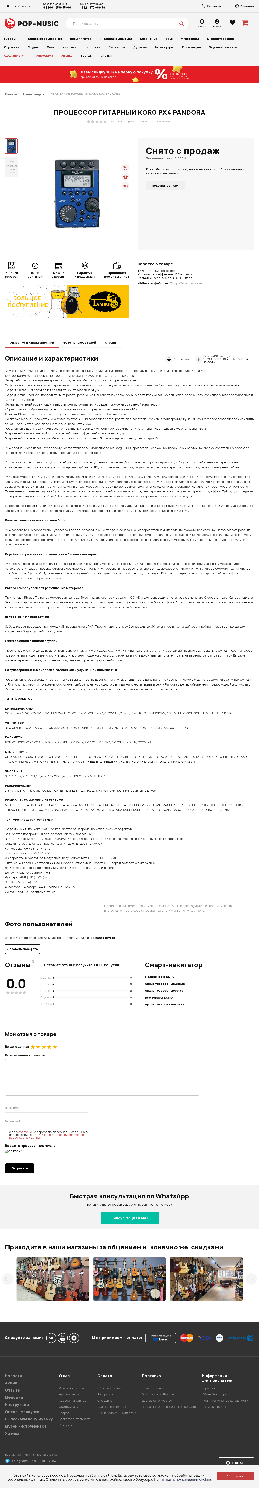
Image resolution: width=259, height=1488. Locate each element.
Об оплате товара (110, 1388)
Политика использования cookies (183, 1479)
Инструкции (17, 1404)
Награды (65, 1413)
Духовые (140, 47)
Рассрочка (105, 1394)
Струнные (11, 47)
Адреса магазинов (72, 1400)
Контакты (65, 1425)
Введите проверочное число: (31, 1146)
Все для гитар (81, 39)
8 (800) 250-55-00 (57, 7)
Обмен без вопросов (217, 1394)
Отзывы (111, 342)
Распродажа (43, 55)
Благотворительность (75, 1419)
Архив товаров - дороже (164, 990)
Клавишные (148, 39)
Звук (169, 39)
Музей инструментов (26, 1426)
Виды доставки (152, 1388)
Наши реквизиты (214, 1407)
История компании (72, 1388)
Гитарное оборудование (43, 39)
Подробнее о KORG (160, 977)
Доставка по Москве (157, 1400)
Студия (33, 47)
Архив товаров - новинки (164, 1004)
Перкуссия (116, 47)
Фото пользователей (79, 342)
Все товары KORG (159, 997)
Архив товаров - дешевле (165, 984)
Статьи (106, 55)
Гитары (10, 39)
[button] (7, 1279)
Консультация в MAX (130, 1218)
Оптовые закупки (22, 1411)
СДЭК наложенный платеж (116, 1413)
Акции (11, 1383)
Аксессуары (164, 47)
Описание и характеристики (32, 342)
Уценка (66, 55)
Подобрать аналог (165, 185)
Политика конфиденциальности (225, 1400)
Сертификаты (69, 1407)
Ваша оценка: (17, 1047)
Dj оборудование (220, 39)
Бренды (86, 55)
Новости (13, 1376)
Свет (50, 47)
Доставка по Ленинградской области (169, 1407)
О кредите (104, 1400)
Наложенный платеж (112, 1407)
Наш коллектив (70, 1394)
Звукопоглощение (223, 47)
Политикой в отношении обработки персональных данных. (46, 1136)
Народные (92, 47)
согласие (25, 1132)
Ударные (69, 47)
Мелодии (14, 1397)
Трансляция (191, 47)
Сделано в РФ (14, 55)
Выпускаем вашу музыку (29, 1419)
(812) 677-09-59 (92, 7)
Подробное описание (186, 283)
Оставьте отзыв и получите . (82, 965)
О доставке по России (158, 1394)
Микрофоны (190, 39)
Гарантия (208, 1388)
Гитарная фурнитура (116, 39)
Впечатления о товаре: (25, 1055)
